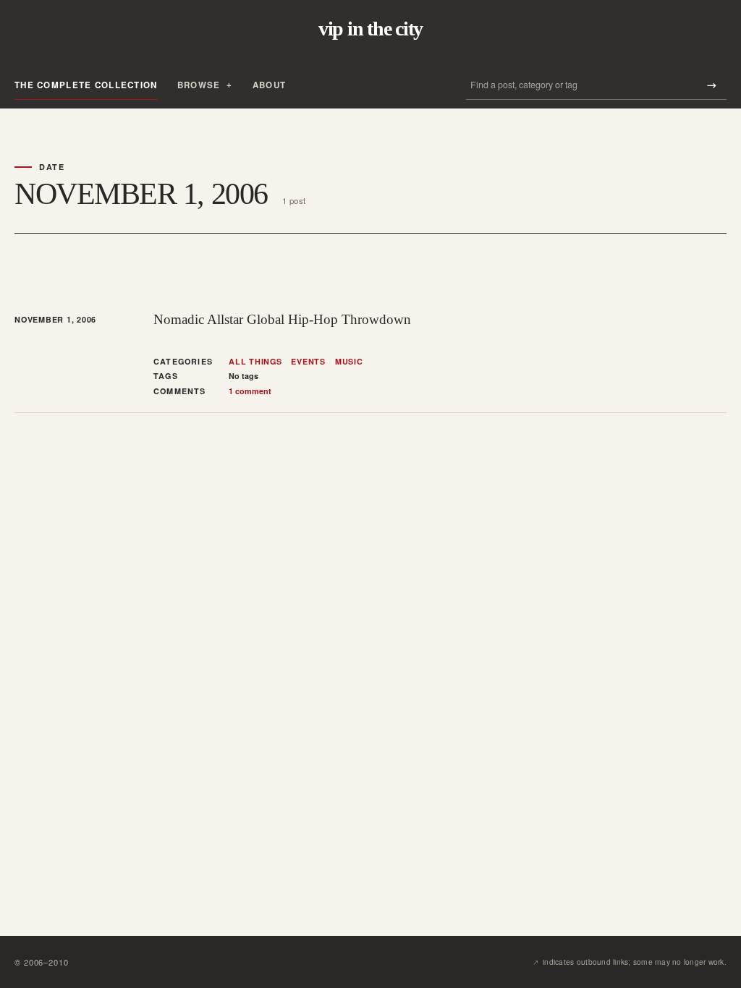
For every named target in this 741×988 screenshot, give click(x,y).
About (269, 85)
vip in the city (370, 29)
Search (711, 85)
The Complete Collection (86, 85)
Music (349, 362)
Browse (199, 85)
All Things (255, 362)
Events (308, 362)
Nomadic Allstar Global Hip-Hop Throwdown (282, 319)
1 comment (250, 391)
